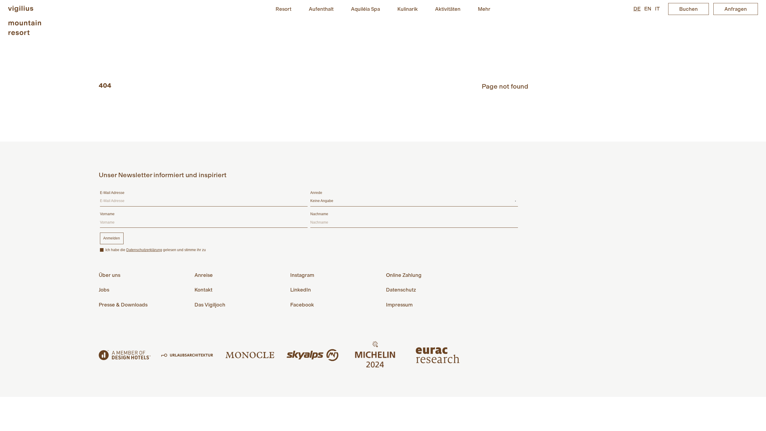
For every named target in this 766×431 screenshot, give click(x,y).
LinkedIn (300, 290)
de (637, 9)
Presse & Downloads (123, 305)
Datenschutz (401, 290)
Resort (283, 9)
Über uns (109, 275)
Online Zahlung (404, 275)
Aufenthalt (321, 9)
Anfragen (735, 9)
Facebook (302, 305)
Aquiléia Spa (365, 9)
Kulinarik (407, 9)
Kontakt (203, 290)
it (657, 9)
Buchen (688, 9)
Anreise (203, 275)
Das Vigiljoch (209, 305)
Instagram (302, 275)
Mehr (484, 9)
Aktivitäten (447, 9)
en (647, 9)
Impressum (399, 305)
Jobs (104, 290)
